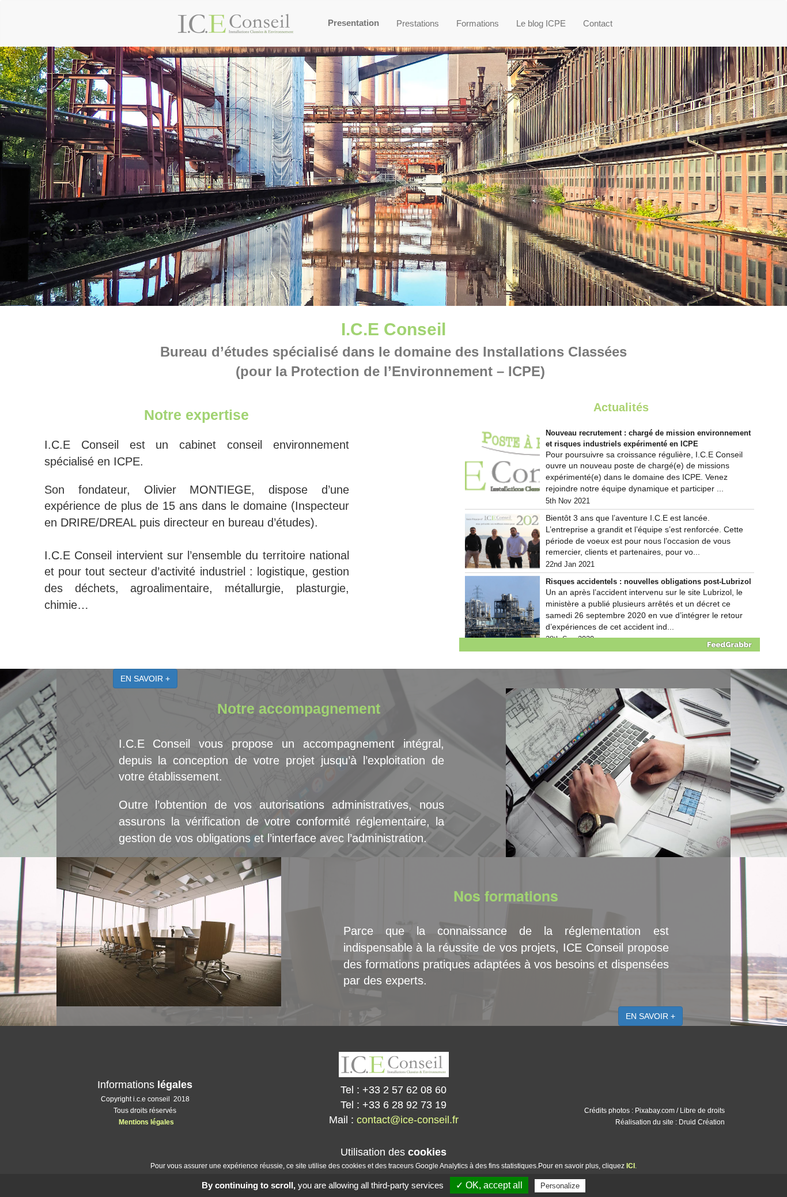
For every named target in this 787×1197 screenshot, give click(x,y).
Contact (597, 23)
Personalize (560, 1185)
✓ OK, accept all (489, 1185)
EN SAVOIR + (145, 678)
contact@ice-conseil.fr (408, 1120)
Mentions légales (146, 1122)
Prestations (417, 23)
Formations (477, 23)
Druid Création (702, 1122)
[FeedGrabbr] (609, 644)
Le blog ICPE (541, 23)
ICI (630, 1166)
